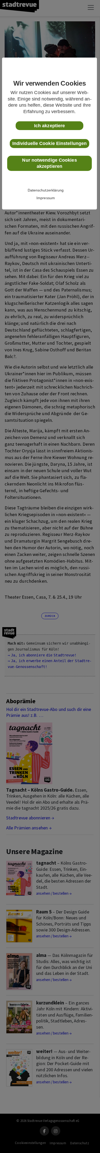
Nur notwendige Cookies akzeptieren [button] (49, 163)
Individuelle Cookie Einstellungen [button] (49, 143)
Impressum (45, 198)
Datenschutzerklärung (46, 190)
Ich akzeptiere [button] (49, 125)
